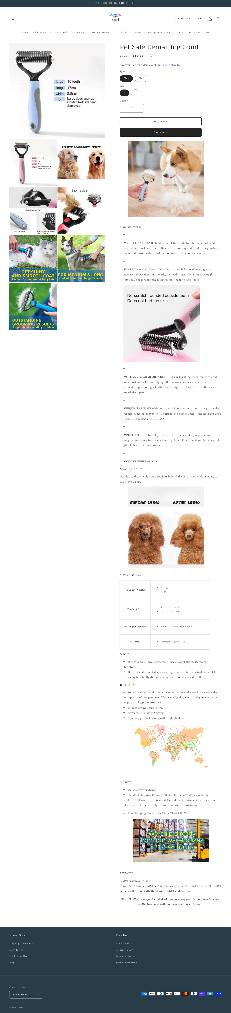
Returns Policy (124, 950)
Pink (141, 78)
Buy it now (161, 132)
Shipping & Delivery (21, 944)
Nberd (20, 1008)
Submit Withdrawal (127, 962)
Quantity (124, 101)
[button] (13, 19)
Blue (126, 78)
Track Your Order (19, 956)
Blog (12, 962)
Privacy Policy (124, 944)
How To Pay (16, 950)
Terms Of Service (126, 956)
